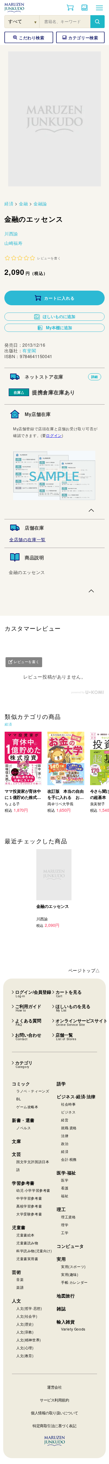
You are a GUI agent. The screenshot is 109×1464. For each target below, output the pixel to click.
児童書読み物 (27, 1242)
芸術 (16, 1272)
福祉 (64, 1195)
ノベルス (23, 1127)
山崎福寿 (13, 243)
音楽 (20, 1279)
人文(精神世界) (28, 1339)
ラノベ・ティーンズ (32, 1090)
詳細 (94, 376)
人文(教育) (25, 1355)
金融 (23, 203)
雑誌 (61, 1308)
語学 (61, 1083)
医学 (64, 1179)
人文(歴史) (25, 1323)
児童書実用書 (27, 1258)
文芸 (16, 1154)
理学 (64, 1224)
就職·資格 (69, 1127)
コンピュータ (70, 1246)
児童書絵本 (25, 1234)
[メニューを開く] (99, 7)
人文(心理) (25, 1347)
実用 (61, 1259)
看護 (64, 1187)
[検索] (97, 21)
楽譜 (20, 1287)
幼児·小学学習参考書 (33, 1190)
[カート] (70, 7)
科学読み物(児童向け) (34, 1250)
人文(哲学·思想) (29, 1308)
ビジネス (68, 1111)
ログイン (54, 435)
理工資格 (68, 1216)
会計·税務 (69, 1159)
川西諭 (11, 233)
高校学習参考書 (29, 1205)
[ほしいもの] (84, 7)
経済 (8, 203)
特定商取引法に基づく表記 (54, 1425)
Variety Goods (73, 1328)
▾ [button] (35, 22)
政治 (64, 1143)
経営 (64, 1119)
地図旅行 (66, 1296)
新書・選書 (23, 1120)
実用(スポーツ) (73, 1266)
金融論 (40, 203)
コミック (21, 1083)
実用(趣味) (69, 1274)
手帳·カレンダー (74, 1282)
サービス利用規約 (54, 1400)
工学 (64, 1232)
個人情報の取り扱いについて (54, 1413)
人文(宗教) (25, 1331)
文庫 (16, 1141)
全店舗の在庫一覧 (27, 539)
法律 (64, 1135)
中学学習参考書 (29, 1198)
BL (18, 1098)
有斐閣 (29, 350)
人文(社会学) (26, 1316)
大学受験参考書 (29, 1213)
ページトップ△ (84, 970)
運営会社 (54, 1387)
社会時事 (68, 1104)
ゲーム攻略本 (27, 1106)
